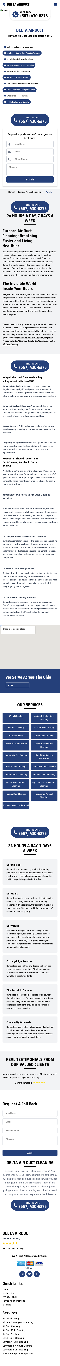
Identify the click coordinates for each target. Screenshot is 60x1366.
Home (11, 192)
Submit (30, 179)
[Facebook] (37, 1274)
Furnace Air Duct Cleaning (29, 192)
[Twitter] (29, 1274)
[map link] (5, 4)
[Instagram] (22, 1274)
